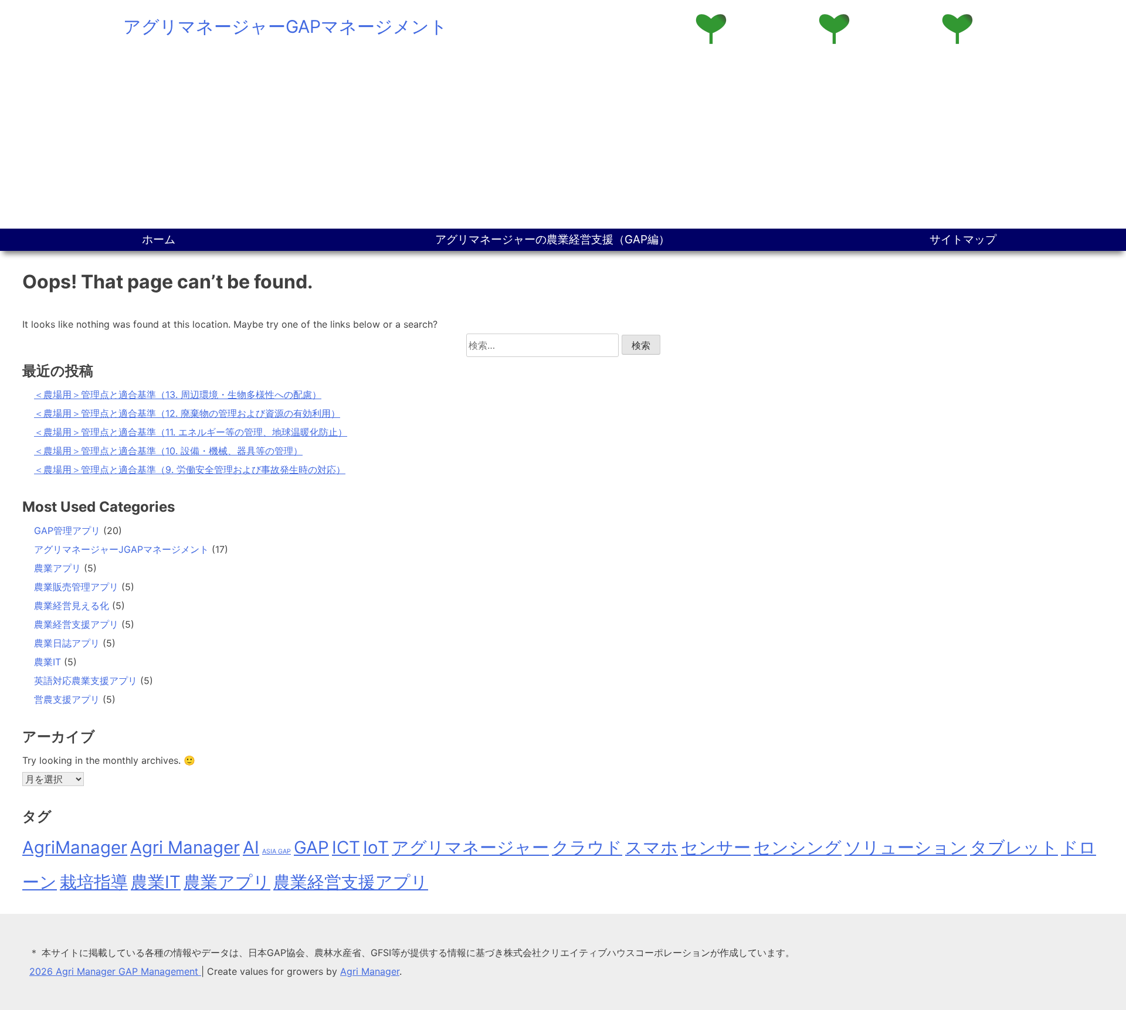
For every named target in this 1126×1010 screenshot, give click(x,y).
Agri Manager (185, 847)
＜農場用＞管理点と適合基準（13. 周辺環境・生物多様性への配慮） (177, 394)
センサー (716, 847)
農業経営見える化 (71, 605)
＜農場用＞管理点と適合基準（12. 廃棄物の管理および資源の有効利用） (187, 413)
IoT (376, 847)
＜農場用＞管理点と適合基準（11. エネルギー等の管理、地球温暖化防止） (190, 432)
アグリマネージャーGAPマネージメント (285, 26)
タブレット (1014, 847)
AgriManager (74, 847)
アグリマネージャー (470, 847)
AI (251, 847)
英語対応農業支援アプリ (85, 680)
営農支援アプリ (67, 699)
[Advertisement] (563, 141)
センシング (798, 847)
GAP (311, 847)
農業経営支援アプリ (76, 624)
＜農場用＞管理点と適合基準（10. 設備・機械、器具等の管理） (168, 451)
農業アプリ (57, 568)
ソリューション (905, 847)
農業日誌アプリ (67, 643)
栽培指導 (94, 882)
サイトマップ (963, 239)
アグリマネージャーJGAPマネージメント (121, 549)
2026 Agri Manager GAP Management (115, 971)
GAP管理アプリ (67, 530)
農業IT (47, 662)
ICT (346, 847)
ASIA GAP (276, 851)
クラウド (587, 847)
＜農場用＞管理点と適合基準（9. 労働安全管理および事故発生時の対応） (189, 469)
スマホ (651, 847)
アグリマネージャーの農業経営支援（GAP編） (552, 239)
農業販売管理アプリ (76, 587)
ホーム (158, 239)
